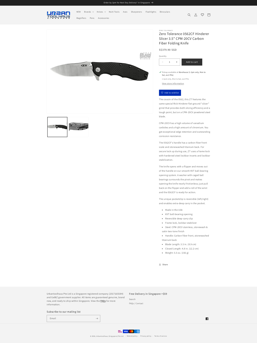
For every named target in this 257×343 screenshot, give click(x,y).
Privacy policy (145, 336)
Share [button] (165, 264)
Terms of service (160, 336)
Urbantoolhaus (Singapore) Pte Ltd (110, 336)
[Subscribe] (97, 318)
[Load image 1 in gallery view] (57, 127)
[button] (88, 12)
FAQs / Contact (136, 303)
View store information (173, 83)
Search (132, 299)
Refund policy (132, 336)
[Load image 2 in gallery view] (78, 127)
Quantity (162, 56)
